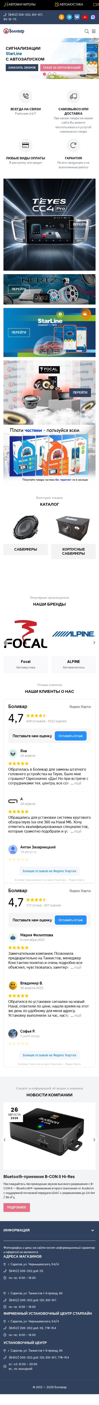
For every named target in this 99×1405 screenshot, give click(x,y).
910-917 (37, 15)
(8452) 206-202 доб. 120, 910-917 (32, 1300)
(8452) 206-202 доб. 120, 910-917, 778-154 (39, 1357)
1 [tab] (44, 74)
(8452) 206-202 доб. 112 (26, 1271)
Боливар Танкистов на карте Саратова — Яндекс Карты (49, 1064)
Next (94, 642)
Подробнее (16, 1207)
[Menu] (93, 31)
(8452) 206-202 (19, 15)
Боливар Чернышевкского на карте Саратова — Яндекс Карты (49, 880)
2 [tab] (49, 74)
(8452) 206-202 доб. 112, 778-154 (32, 1328)
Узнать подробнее (75, 62)
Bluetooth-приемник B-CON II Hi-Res (39, 1177)
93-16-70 (9, 19)
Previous (4, 642)
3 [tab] (54, 74)
